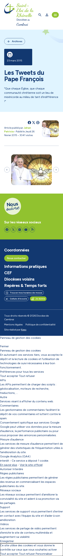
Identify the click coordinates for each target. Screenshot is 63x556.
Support (5, 507)
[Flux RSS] (32, 229)
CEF (8, 273)
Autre (3, 397)
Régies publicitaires (12, 473)
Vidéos (4, 524)
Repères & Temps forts (25, 285)
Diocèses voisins (19, 279)
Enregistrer (7, 541)
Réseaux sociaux (10, 490)
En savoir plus (8, 465)
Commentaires (9, 405)
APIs (3, 380)
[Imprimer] (38, 122)
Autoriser (6, 469)
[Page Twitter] (13, 229)
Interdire (17, 469)
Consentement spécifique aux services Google (29, 422)
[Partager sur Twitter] (33, 122)
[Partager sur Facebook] (29, 122)
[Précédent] (7, 170)
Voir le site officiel (31, 465)
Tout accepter (9, 376)
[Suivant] (56, 170)
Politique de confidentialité (40, 324)
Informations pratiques (25, 266)
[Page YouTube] (26, 229)
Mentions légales (13, 324)
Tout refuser (27, 376)
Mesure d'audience (12, 439)
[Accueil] (9, 15)
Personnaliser (44, 553)
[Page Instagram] (19, 229)
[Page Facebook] (7, 229)
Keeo (23, 329)
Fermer (4, 346)
